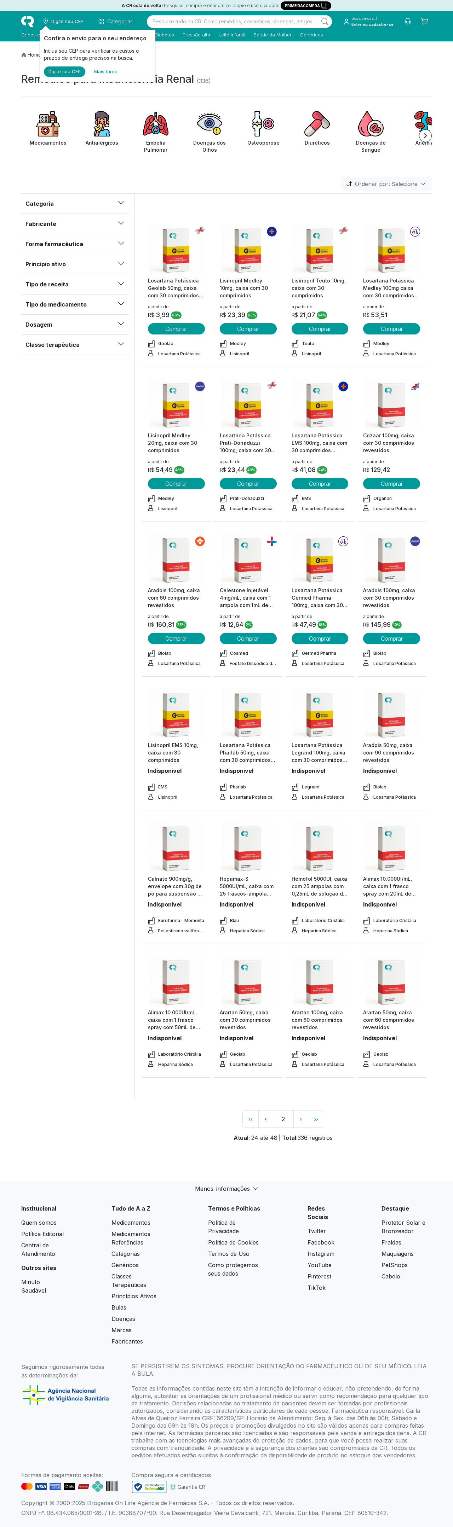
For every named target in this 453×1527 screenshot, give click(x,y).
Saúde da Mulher (273, 34)
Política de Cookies (233, 1242)
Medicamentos (130, 1222)
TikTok (317, 1287)
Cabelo (391, 1276)
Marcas (121, 1330)
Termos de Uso (229, 1253)
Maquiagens (398, 1253)
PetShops (395, 1265)
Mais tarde (105, 71)
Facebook (321, 1242)
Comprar (176, 328)
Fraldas (391, 1242)
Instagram (321, 1253)
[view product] (176, 250)
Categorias (125, 1253)
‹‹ (250, 1119)
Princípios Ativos (133, 1296)
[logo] (27, 21)
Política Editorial (42, 1233)
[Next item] (425, 135)
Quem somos (39, 1222)
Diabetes (164, 34)
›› (316, 1119)
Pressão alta (196, 34)
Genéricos (311, 34)
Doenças (123, 1318)
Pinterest (319, 1276)
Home (34, 55)
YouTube (320, 1265)
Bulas (118, 1307)
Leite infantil (232, 34)
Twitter (317, 1231)
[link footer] (149, 1487)
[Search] (325, 21)
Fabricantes (127, 1341)
